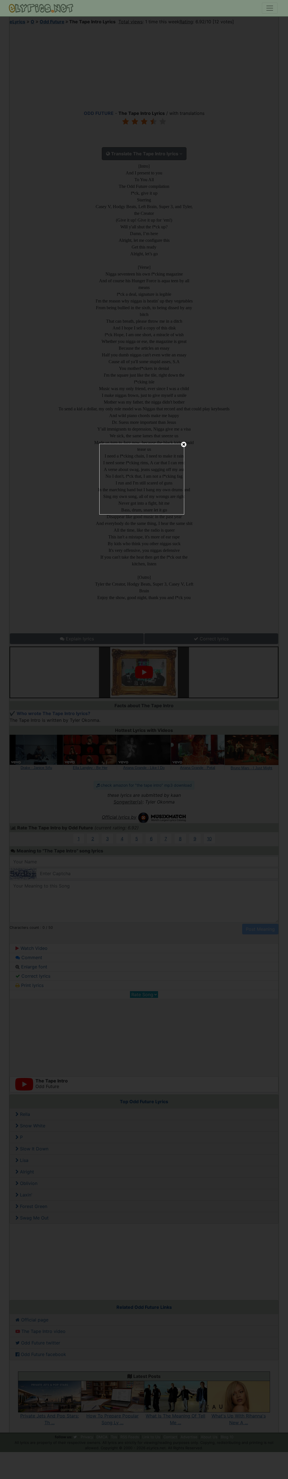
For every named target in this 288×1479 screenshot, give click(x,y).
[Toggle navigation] (270, 8)
